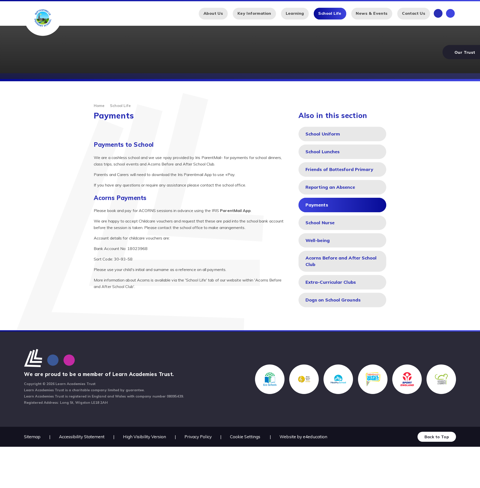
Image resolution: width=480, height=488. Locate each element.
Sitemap (32, 436)
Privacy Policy (198, 436)
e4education (315, 436)
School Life (120, 105)
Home (99, 105)
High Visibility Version (144, 436)
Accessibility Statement (82, 436)
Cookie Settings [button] (245, 436)
